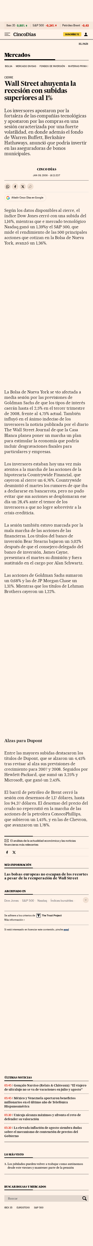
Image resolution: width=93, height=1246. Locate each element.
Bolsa (9, 66)
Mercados (17, 55)
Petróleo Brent (71, 25)
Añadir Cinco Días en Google (27, 197)
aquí (66, 929)
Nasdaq (42, 900)
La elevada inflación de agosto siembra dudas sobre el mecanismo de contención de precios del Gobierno (43, 1132)
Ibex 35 (10, 25)
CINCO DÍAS (46, 169)
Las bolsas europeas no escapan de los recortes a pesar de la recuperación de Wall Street (46, 876)
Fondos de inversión (52, 66)
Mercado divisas (26, 66)
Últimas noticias (18, 1077)
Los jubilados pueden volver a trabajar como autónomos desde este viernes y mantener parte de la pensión (45, 1165)
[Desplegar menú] (7, 34)
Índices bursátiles (62, 900)
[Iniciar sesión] (86, 34)
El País (83, 43)
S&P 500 (38, 25)
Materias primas (78, 66)
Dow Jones (11, 900)
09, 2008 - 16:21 (46, 175)
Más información (13, 919)
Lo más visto (14, 1154)
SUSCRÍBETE (72, 34)
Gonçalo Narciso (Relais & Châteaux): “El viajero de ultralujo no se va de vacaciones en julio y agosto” (45, 1087)
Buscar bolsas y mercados (25, 1186)
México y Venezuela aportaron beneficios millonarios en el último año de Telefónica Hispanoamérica (40, 1102)
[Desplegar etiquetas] (86, 900)
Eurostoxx (23, 1207)
